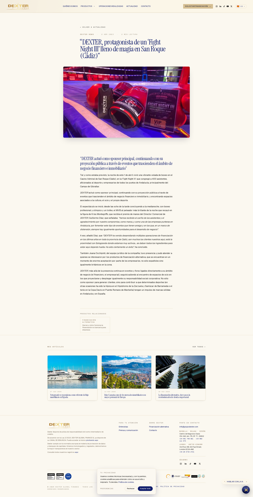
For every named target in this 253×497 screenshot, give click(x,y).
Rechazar (131, 488)
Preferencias (106, 488)
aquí (76, 452)
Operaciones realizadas (111, 6)
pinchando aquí (92, 440)
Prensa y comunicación (128, 430)
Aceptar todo (145, 488)
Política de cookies (126, 482)
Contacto (146, 6)
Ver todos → (199, 347)
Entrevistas (123, 427)
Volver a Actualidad (93, 27)
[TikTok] (224, 6)
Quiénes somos (70, 6)
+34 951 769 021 (186, 439)
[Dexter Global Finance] (18, 6)
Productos (86, 6)
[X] (231, 6)
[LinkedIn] (220, 6)
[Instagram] (217, 6)
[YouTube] (228, 6)
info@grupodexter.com (188, 427)
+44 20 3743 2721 (186, 452)
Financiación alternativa (159, 427)
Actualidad (132, 6)
